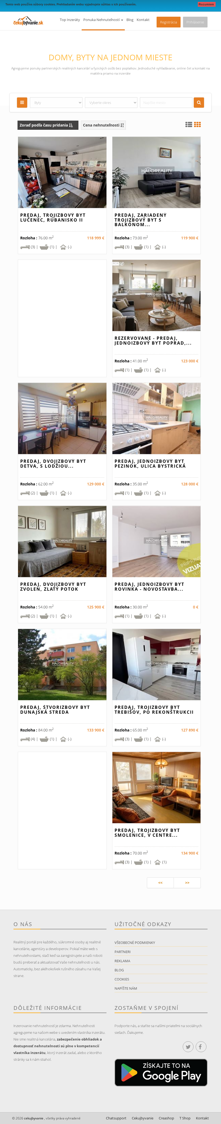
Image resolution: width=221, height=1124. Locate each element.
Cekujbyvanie (142, 1118)
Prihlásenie (195, 22)
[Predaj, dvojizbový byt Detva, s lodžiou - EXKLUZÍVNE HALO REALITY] (62, 418)
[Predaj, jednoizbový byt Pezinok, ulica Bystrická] (156, 418)
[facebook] (201, 1046)
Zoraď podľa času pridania (44, 125)
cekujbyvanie (33, 1118)
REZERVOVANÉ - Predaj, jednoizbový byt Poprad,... (153, 340)
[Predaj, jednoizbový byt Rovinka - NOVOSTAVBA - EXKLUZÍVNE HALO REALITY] (156, 541)
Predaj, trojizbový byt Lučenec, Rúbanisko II (53, 217)
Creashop (166, 1118)
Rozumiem (207, 4)
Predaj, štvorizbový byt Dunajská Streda (55, 709)
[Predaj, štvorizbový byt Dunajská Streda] (62, 664)
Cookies (122, 979)
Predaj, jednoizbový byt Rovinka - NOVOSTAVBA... (149, 586)
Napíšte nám (126, 988)
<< (160, 882)
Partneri (123, 951)
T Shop (185, 1118)
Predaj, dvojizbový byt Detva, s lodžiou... (53, 463)
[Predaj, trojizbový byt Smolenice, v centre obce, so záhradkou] (156, 787)
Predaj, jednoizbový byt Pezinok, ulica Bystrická (150, 463)
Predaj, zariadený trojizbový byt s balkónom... (141, 219)
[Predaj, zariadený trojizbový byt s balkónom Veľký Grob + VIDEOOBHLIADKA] (156, 172)
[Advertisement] (62, 327)
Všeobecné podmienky (135, 942)
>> (187, 882)
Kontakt (143, 19)
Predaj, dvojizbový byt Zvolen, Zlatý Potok (53, 586)
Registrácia (168, 22)
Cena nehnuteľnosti (101, 125)
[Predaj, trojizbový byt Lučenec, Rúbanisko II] (62, 172)
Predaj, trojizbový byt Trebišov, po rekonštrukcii (154, 709)
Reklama (122, 960)
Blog (129, 19)
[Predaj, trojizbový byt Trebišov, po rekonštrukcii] (156, 664)
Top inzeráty (70, 19)
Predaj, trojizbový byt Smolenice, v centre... (147, 832)
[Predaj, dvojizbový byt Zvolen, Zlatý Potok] (62, 541)
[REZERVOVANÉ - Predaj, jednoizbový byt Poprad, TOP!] (156, 295)
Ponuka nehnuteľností (101, 19)
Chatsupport (116, 1118)
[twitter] (188, 1046)
